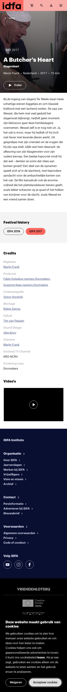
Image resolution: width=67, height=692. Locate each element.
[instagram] (18, 565)
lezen (41, 657)
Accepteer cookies (45, 682)
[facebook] (29, 565)
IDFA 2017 (35, 231)
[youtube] (7, 565)
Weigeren (16, 682)
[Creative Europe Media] (33, 603)
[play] (33, 405)
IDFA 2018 (13, 231)
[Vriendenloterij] (33, 589)
